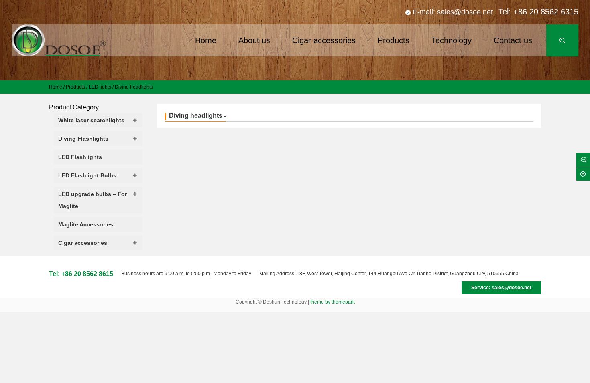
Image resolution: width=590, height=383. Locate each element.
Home (55, 87)
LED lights (100, 87)
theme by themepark (332, 302)
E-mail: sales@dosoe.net (453, 12)
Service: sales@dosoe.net (501, 287)
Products (75, 87)
